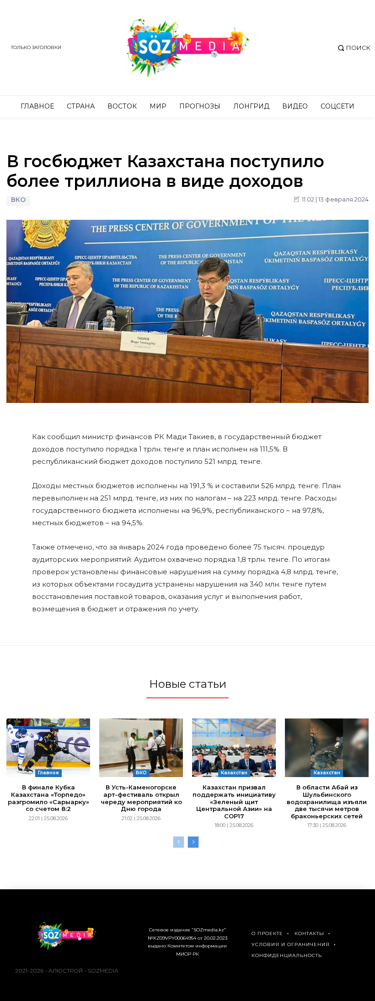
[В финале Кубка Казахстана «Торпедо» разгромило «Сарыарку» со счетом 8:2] (48, 747)
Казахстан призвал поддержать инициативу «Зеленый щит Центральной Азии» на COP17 (234, 801)
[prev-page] (178, 842)
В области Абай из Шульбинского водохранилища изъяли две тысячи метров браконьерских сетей (327, 801)
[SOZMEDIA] (187, 47)
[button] (352, 48)
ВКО (18, 200)
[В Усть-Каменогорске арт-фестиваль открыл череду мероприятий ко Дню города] (141, 747)
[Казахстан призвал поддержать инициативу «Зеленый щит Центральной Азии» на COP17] (234, 747)
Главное (48, 773)
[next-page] (193, 842)
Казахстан (234, 773)
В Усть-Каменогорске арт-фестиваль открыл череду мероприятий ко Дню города (141, 797)
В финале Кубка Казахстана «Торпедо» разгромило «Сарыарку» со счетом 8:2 (48, 797)
